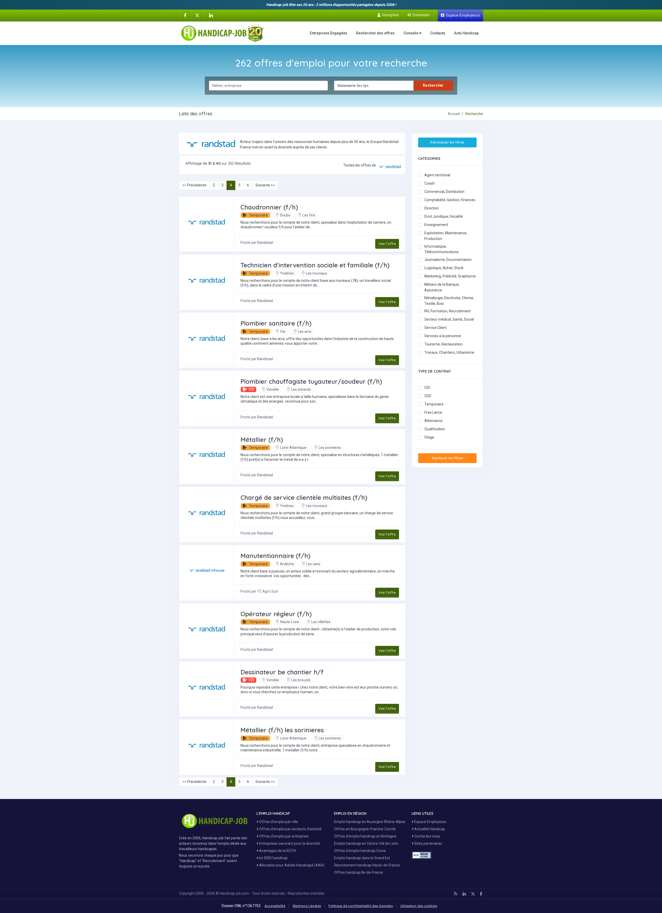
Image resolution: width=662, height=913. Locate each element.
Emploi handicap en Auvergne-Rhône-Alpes (369, 822)
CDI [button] (251, 389)
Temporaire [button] (258, 215)
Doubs (285, 215)
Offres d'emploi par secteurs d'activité (289, 829)
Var (283, 331)
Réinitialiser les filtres (447, 142)
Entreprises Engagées (328, 33)
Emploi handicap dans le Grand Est (362, 858)
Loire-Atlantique (293, 448)
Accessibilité (275, 906)
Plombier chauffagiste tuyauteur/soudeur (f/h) (311, 381)
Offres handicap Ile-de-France (358, 872)
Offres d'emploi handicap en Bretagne (365, 836)
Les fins (309, 215)
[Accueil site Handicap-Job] (222, 33)
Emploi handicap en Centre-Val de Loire (366, 843)
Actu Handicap (466, 33)
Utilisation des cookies (418, 906)
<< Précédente (194, 185)
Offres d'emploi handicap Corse (360, 851)
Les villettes (320, 622)
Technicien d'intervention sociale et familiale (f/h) (314, 265)
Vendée (272, 389)
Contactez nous (426, 836)
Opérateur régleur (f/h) (276, 614)
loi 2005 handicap (273, 858)
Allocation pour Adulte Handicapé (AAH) (291, 865)
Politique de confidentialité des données (360, 906)
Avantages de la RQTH (277, 851)
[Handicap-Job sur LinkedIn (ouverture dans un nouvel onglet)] (210, 15)
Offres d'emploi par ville (278, 822)
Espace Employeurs (429, 822)
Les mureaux (316, 273)
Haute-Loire (289, 622)
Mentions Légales (307, 906)
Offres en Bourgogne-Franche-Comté (365, 829)
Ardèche (287, 564)
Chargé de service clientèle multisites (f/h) (303, 497)
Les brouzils (301, 680)
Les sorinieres (330, 448)
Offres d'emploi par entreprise (283, 836)
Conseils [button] (411, 33)
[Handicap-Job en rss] (455, 893)
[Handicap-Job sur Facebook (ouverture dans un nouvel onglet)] (185, 15)
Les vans (313, 564)
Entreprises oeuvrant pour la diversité (289, 843)
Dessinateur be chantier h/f (282, 672)
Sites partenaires (427, 843)
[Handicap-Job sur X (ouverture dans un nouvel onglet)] (197, 15)
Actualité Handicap (429, 829)
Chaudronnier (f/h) (269, 207)
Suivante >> (265, 185)
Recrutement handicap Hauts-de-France (367, 865)
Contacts (437, 33)
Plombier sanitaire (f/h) (275, 323)
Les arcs (304, 331)
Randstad (265, 242)
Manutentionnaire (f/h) (275, 556)
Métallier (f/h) (261, 439)
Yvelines (287, 273)
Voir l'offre (387, 244)
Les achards (301, 389)
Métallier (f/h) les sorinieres (282, 730)
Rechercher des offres (375, 33)
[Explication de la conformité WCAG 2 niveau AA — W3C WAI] (422, 855)
